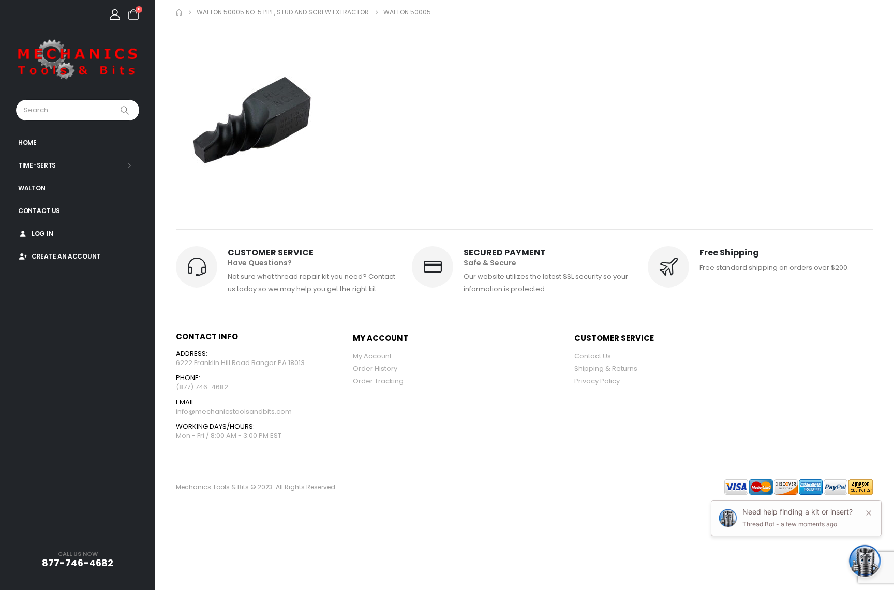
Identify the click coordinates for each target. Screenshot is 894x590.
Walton (31, 188)
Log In (42, 233)
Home (27, 142)
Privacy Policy (597, 381)
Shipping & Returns (605, 368)
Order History (375, 368)
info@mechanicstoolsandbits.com (234, 411)
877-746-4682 (77, 562)
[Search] (125, 110)
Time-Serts (37, 165)
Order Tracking (378, 381)
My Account (372, 356)
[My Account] (115, 14)
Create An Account (66, 256)
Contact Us (39, 210)
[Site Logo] (78, 60)
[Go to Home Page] (179, 12)
